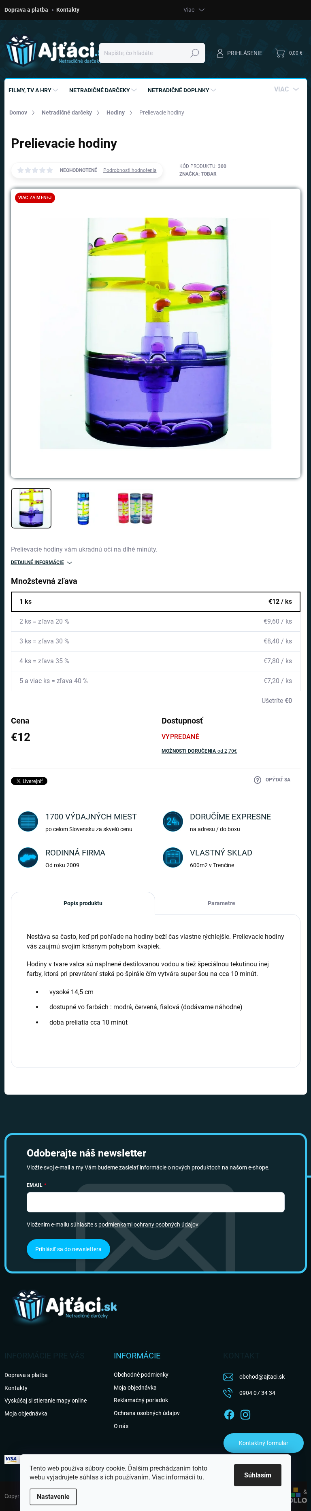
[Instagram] (245, 1413)
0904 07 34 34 (257, 1393)
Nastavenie (53, 1496)
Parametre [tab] (221, 903)
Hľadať (194, 53)
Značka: (198, 174)
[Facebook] (229, 1413)
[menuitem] (34, 90)
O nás (121, 1426)
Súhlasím (257, 1475)
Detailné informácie (37, 562)
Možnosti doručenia (199, 751)
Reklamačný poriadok (141, 1400)
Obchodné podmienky (141, 1374)
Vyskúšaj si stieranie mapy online (45, 1400)
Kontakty (67, 9)
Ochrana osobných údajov (147, 1413)
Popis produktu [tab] (83, 903)
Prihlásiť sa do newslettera (68, 1249)
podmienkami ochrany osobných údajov (148, 1224)
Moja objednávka (25, 1413)
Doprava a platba (26, 9)
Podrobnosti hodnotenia (130, 170)
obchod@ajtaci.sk (262, 1376)
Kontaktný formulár (263, 1443)
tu (199, 1477)
